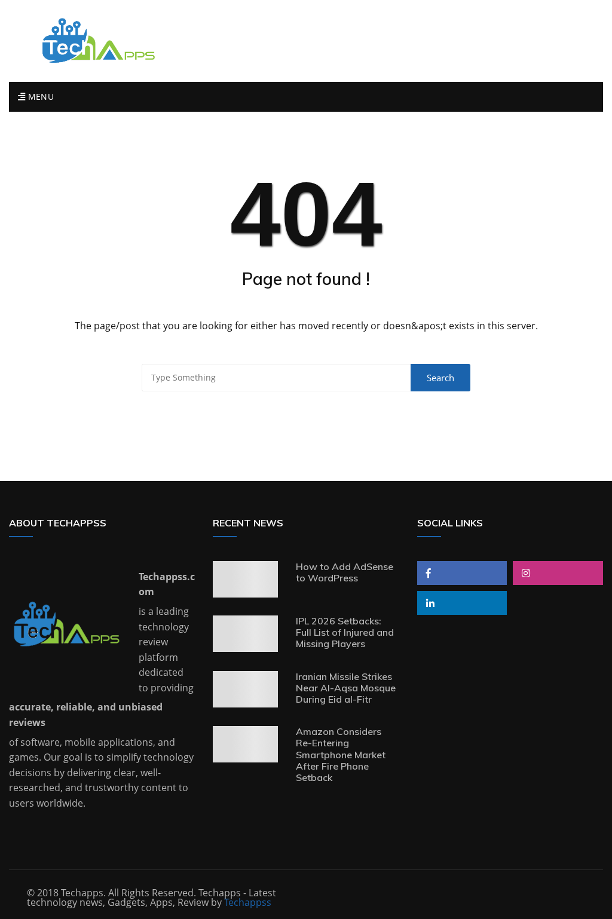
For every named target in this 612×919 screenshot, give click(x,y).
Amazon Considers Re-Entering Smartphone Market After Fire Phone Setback (340, 754)
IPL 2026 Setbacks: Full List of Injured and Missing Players (345, 632)
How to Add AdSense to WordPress (344, 572)
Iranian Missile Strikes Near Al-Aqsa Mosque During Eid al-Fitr (346, 687)
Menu (39, 96)
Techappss (247, 902)
